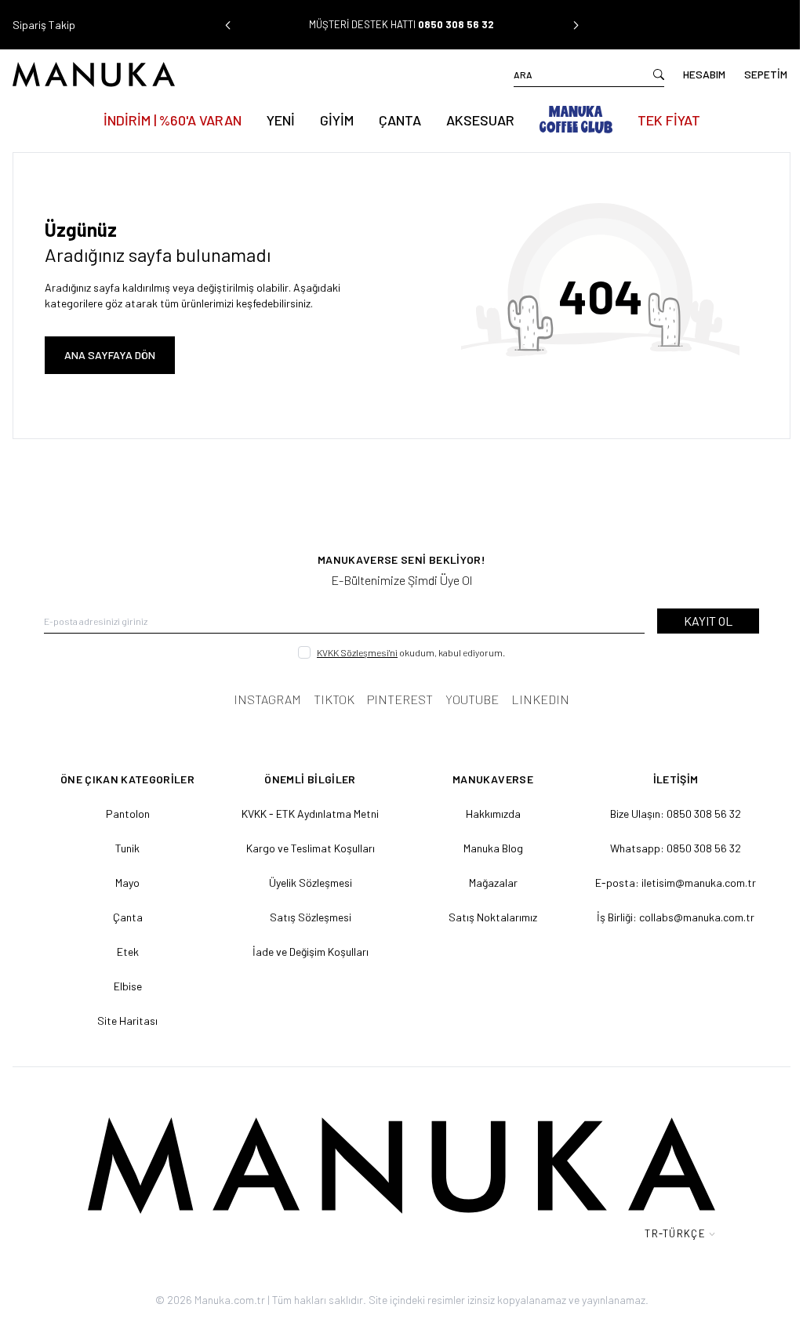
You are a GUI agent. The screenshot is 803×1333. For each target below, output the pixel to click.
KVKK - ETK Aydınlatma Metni (310, 813)
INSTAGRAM (267, 699)
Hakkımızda (493, 813)
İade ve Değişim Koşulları (311, 951)
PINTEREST (400, 699)
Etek (128, 951)
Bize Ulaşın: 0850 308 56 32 (675, 813)
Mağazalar (493, 882)
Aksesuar (480, 120)
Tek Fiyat (669, 120)
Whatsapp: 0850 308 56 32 (675, 848)
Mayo (127, 882)
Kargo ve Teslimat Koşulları (310, 848)
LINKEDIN (540, 699)
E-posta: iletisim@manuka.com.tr (675, 882)
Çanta (400, 120)
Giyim (337, 120)
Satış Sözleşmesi (310, 917)
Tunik (127, 848)
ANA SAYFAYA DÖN (109, 354)
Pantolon (128, 813)
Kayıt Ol (708, 620)
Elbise (128, 986)
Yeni (281, 120)
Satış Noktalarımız (493, 917)
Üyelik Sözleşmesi (310, 882)
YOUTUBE (472, 699)
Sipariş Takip (44, 24)
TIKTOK (334, 699)
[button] (227, 25)
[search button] (658, 74)
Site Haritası (127, 1020)
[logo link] (207, 74)
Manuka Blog (493, 848)
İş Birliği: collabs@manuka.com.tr (675, 917)
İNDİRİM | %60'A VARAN (173, 120)
